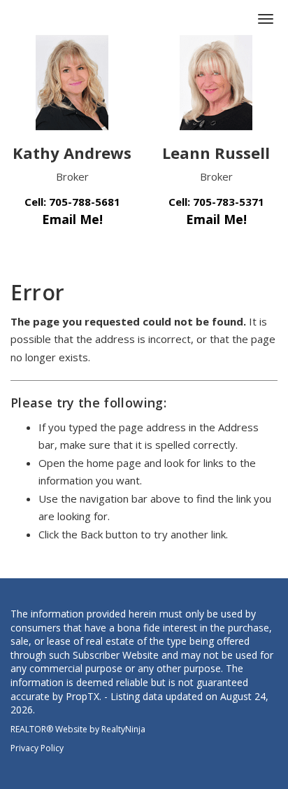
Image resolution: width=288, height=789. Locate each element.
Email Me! (72, 219)
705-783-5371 (228, 202)
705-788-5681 (84, 202)
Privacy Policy (37, 748)
